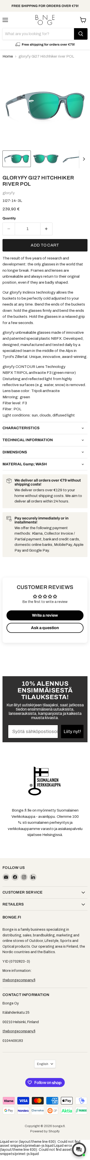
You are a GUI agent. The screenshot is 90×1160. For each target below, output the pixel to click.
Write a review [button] (45, 615)
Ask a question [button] (45, 628)
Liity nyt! (72, 731)
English (42, 1064)
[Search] (81, 34)
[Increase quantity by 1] (46, 229)
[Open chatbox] (79, 1150)
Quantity (9, 218)
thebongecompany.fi (18, 980)
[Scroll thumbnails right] (83, 159)
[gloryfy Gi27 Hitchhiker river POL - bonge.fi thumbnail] (16, 159)
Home (7, 56)
